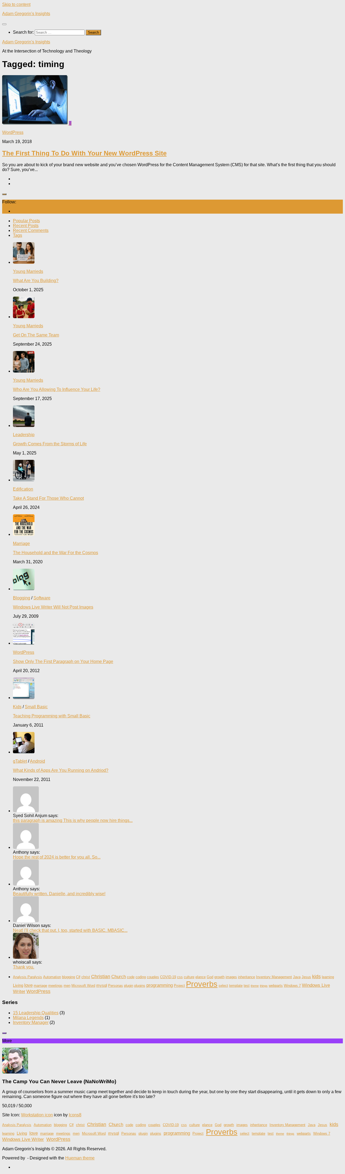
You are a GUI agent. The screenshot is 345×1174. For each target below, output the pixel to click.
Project (179, 986)
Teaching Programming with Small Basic (51, 716)
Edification (23, 489)
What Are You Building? (35, 280)
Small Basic (36, 706)
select (223, 986)
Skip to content (16, 4)
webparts (276, 986)
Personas (115, 986)
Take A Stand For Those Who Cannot (48, 498)
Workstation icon (37, 1115)
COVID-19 (168, 977)
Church (118, 976)
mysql (101, 985)
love (28, 985)
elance (200, 977)
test (247, 986)
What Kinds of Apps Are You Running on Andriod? (60, 770)
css (180, 977)
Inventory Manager (31, 1022)
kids (316, 976)
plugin (128, 986)
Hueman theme (80, 1158)
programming (159, 985)
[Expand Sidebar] (4, 194)
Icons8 (75, 1115)
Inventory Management (274, 977)
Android (37, 761)
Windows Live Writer (23, 1139)
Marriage (21, 543)
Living (18, 985)
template (236, 986)
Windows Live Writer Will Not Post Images (53, 607)
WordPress (12, 132)
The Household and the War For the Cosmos (55, 552)
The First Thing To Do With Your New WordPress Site (84, 153)
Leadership (23, 434)
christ (85, 977)
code (130, 977)
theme (255, 985)
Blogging (21, 598)
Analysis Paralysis (27, 977)
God (210, 977)
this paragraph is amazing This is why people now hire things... (73, 820)
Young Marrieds (28, 271)
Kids (17, 706)
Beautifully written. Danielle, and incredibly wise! (59, 893)
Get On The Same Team (36, 335)
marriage (40, 986)
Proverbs (202, 984)
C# (78, 977)
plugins (139, 986)
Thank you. (23, 967)
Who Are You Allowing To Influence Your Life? (56, 389)
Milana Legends (28, 1017)
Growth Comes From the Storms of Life (50, 444)
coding (141, 977)
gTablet (20, 761)
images (231, 977)
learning (328, 977)
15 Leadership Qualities (35, 1012)
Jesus (306, 977)
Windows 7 (292, 986)
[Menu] (4, 24)
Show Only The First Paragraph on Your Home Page (63, 661)
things (264, 985)
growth (219, 977)
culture (189, 977)
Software (41, 598)
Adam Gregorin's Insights (26, 13)
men (67, 986)
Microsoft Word (83, 986)
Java (297, 977)
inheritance (246, 977)
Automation (52, 977)
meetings (55, 986)
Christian (100, 976)
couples (153, 977)
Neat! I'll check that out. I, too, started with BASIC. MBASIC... (70, 930)
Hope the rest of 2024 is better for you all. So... (57, 857)
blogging (68, 977)
